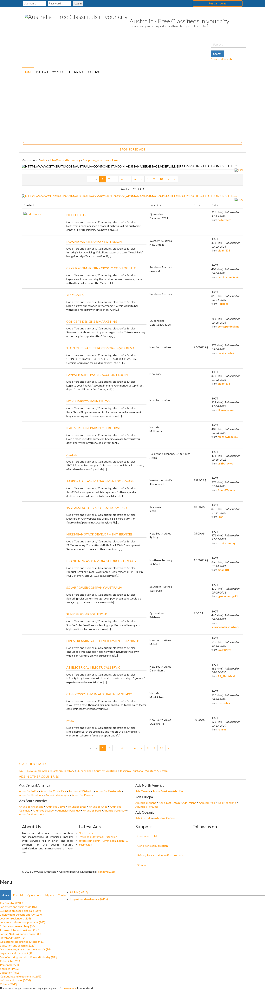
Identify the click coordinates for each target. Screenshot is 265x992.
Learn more (69, 988)
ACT (22, 770)
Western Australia (156, 770)
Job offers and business (63, 160)
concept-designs (228, 326)
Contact (95, 72)
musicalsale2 (226, 353)
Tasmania (125, 770)
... (128, 179)
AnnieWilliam (226, 490)
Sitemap (142, 865)
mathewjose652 (228, 436)
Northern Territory (63, 770)
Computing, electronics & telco (101, 160)
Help (155, 836)
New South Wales (38, 770)
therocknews (226, 410)
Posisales (224, 703)
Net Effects (86, 833)
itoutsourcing (227, 543)
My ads (79, 72)
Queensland (84, 770)
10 (161, 179)
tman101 (223, 569)
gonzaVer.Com (106, 871)
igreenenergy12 (228, 596)
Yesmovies (85, 844)
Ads (42, 160)
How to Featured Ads (171, 855)
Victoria (138, 770)
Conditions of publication (152, 845)
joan (220, 516)
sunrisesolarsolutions (225, 627)
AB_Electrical (226, 676)
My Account (61, 72)
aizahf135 (224, 250)
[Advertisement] (132, 108)
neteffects (224, 219)
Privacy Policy (145, 855)
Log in (78, 3)
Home (28, 72)
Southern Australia (106, 770)
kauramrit (224, 649)
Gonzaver (143, 836)
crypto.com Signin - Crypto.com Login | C (103, 840)
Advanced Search (221, 59)
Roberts (223, 303)
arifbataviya (225, 463)
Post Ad (42, 72)
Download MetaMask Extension (98, 836)
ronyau (222, 729)
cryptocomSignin (228, 277)
